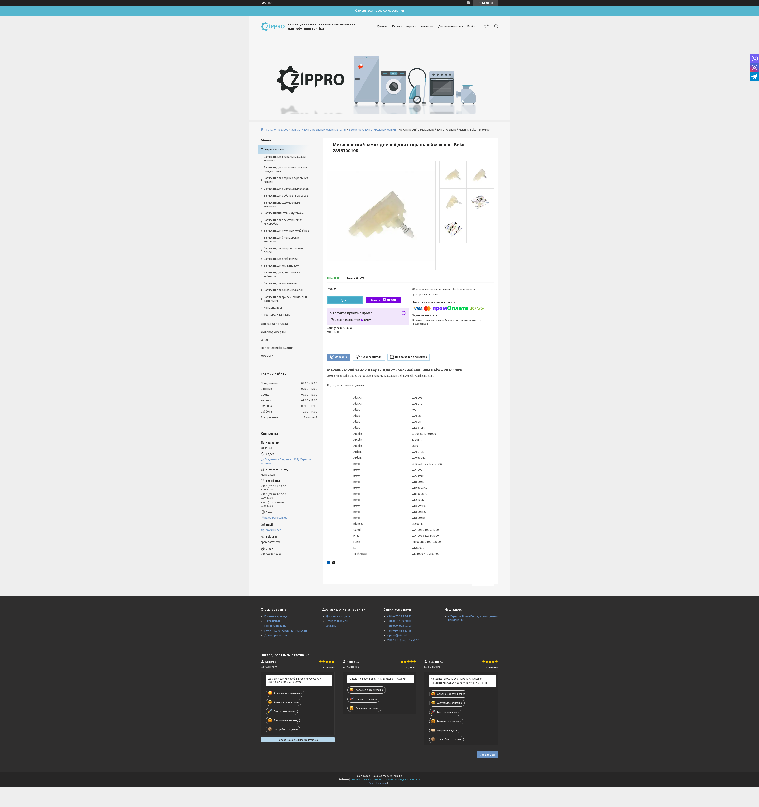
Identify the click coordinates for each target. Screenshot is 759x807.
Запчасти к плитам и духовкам (284, 213)
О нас (264, 339)
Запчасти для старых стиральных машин (286, 179)
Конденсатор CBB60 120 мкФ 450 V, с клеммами (459, 683)
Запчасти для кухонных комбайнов (286, 230)
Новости (267, 355)
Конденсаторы (273, 307)
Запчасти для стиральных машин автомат (318, 129)
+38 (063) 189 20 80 (399, 621)
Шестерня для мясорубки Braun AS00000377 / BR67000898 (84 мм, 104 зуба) (294, 680)
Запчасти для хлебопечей (281, 258)
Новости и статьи (275, 625)
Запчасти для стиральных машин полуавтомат (285, 169)
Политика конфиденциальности (285, 630)
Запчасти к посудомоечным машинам (282, 204)
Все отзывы (487, 754)
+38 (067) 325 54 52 (399, 616)
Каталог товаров (403, 26)
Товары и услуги (272, 149)
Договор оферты (273, 332)
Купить (345, 300)
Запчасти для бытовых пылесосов (286, 188)
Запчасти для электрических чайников (283, 274)
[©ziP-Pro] (273, 26)
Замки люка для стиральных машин (372, 129)
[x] (333, 562)
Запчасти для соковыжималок (283, 290)
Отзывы (331, 625)
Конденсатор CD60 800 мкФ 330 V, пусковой (456, 678)
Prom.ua (397, 776)
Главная (382, 26)
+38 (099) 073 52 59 (399, 625)
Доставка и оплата (450, 26)
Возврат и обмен (337, 621)
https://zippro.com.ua (274, 517)
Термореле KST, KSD (277, 314)
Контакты (427, 26)
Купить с (376, 300)
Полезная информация (277, 347)
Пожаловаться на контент (366, 779)
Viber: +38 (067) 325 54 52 (403, 640)
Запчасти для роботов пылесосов (286, 195)
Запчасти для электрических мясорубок (283, 221)
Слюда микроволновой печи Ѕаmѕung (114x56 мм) (378, 678)
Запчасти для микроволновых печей (283, 250)
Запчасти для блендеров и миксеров (281, 239)
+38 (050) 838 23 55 (399, 630)
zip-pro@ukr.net (271, 530)
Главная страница (275, 616)
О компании (272, 621)
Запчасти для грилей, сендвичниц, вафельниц (286, 298)
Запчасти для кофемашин (280, 283)
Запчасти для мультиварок (281, 265)
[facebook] (328, 562)
